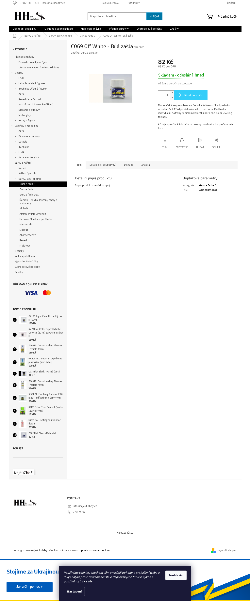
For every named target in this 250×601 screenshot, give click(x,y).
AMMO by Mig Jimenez (33, 214)
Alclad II (24, 209)
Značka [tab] (145, 165)
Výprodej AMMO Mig (26, 262)
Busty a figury (27, 121)
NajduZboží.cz (125, 533)
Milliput (24, 230)
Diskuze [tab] (128, 165)
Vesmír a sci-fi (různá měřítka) (36, 105)
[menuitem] (24, 29)
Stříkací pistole (27, 174)
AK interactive (28, 235)
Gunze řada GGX (29, 195)
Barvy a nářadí (23, 163)
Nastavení (74, 591)
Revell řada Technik (30, 99)
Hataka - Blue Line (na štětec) (37, 219)
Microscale (26, 225)
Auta (21, 94)
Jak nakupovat (111, 3)
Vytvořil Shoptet (228, 551)
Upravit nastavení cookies (95, 551)
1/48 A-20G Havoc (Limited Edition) (39, 68)
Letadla (23, 142)
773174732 (79, 512)
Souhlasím (176, 575)
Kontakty (134, 3)
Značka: (84, 53)
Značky (19, 272)
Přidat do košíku (193, 95)
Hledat (154, 16)
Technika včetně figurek (33, 89)
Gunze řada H (27, 189)
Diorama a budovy (29, 110)
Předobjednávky (24, 57)
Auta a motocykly (29, 158)
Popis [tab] (78, 165)
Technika (24, 147)
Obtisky (19, 251)
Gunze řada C (27, 184)
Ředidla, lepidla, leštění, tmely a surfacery (38, 201)
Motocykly (25, 115)
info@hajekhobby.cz (85, 506)
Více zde (87, 581)
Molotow (25, 246)
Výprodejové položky (27, 267)
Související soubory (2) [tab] (103, 165)
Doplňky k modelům (26, 126)
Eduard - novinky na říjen (33, 62)
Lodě (22, 78)
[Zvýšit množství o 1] (172, 93)
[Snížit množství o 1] (172, 97)
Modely (19, 73)
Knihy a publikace (25, 256)
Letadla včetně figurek (32, 83)
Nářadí (22, 168)
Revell (23, 240)
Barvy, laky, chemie (30, 179)
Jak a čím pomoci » (29, 586)
